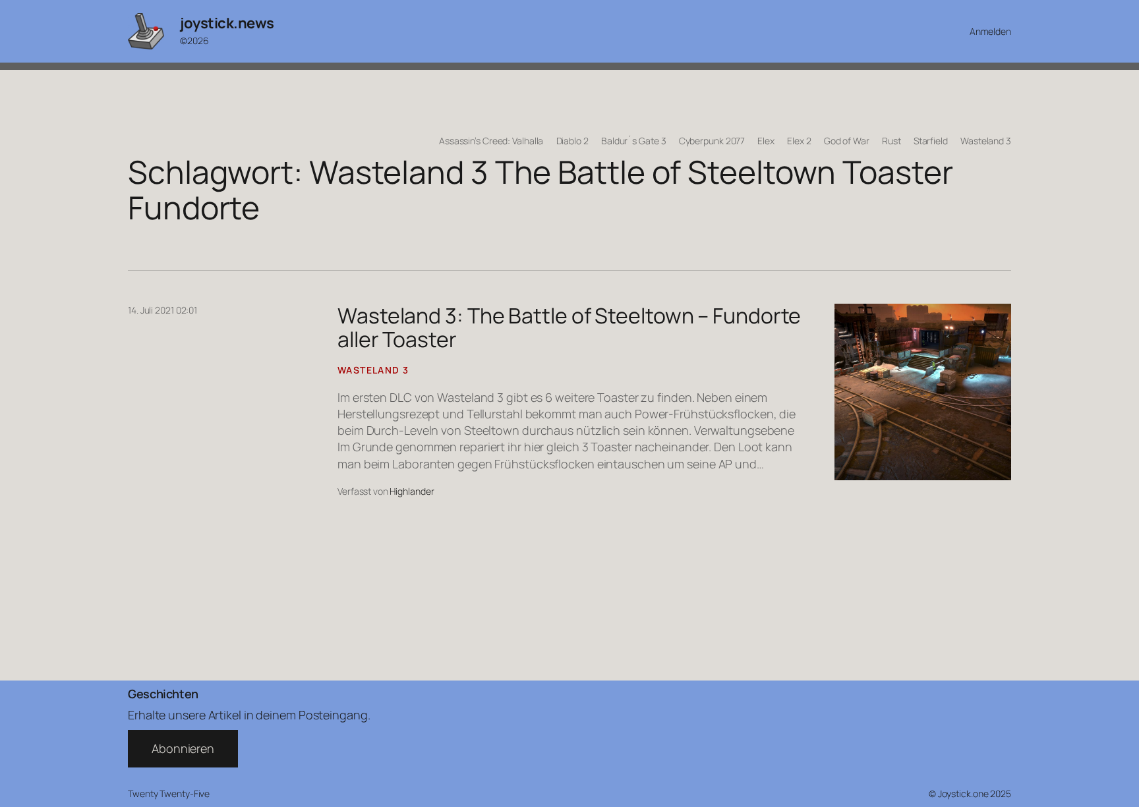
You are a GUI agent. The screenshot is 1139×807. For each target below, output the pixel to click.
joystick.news (227, 23)
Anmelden (990, 31)
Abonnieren (183, 748)
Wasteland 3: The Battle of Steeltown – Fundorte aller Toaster (569, 327)
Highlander (412, 491)
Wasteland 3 (373, 370)
